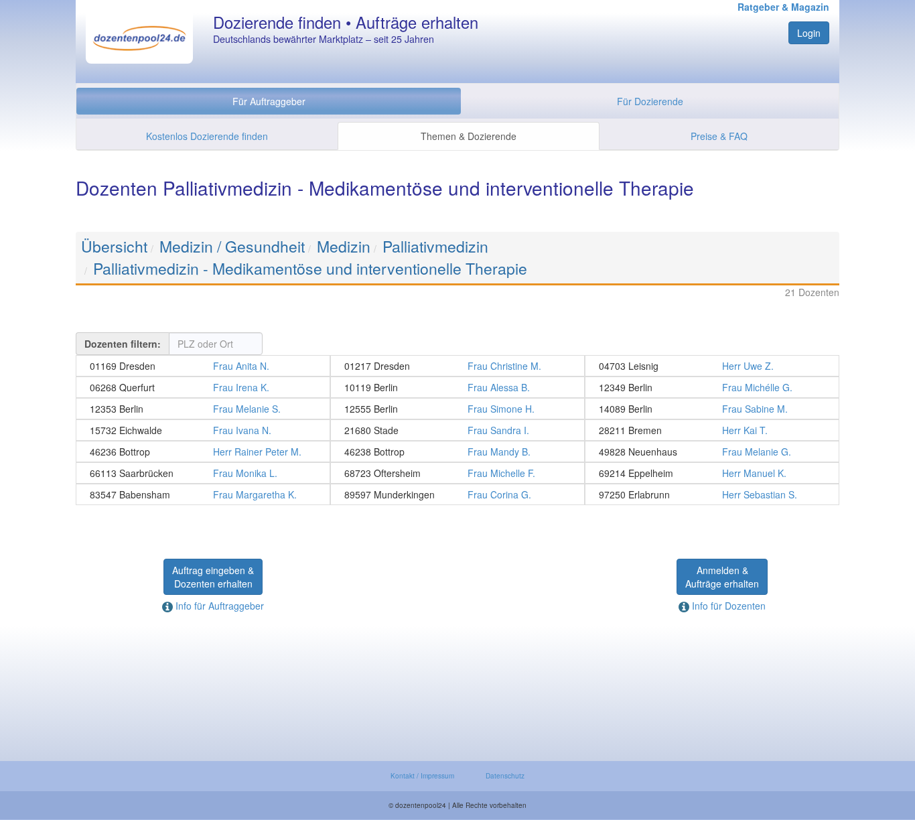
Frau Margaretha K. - (203, 494)
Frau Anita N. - (203, 366)
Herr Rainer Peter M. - (203, 451)
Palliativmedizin (435, 246)
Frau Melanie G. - (712, 451)
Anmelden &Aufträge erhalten (722, 576)
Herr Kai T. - (712, 430)
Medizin (343, 246)
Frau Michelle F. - (457, 473)
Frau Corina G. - (457, 494)
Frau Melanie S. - (203, 409)
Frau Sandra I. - (457, 430)
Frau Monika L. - (203, 473)
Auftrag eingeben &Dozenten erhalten (213, 576)
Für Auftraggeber (268, 101)
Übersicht (114, 246)
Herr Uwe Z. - (712, 366)
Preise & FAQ (719, 136)
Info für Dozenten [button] (727, 605)
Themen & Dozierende (468, 136)
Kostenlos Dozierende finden (207, 136)
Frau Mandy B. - (457, 451)
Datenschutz (505, 775)
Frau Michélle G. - (712, 387)
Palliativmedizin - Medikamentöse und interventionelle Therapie (310, 268)
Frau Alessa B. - (457, 387)
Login (809, 33)
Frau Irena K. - (203, 387)
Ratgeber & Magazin (783, 6)
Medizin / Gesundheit (232, 246)
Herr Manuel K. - (712, 473)
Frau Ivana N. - (203, 430)
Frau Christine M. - (457, 366)
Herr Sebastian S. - (712, 494)
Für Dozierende (650, 101)
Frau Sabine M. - (712, 409)
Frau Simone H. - (457, 409)
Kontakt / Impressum (422, 775)
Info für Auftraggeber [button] (218, 605)
